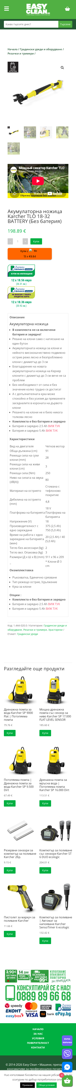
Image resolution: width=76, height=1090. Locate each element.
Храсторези (55, 629)
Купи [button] (10, 733)
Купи (36, 241)
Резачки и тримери (21, 53)
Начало (12, 49)
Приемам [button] (27, 1085)
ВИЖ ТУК (54, 426)
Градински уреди (27, 634)
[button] (62, 68)
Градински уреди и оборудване (41, 49)
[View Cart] (67, 9)
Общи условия (47, 1085)
